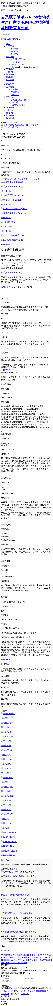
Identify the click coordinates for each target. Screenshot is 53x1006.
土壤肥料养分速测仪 (23, 957)
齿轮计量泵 (24, 955)
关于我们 (10, 46)
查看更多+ (5, 659)
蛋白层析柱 (22, 963)
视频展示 (15, 51)
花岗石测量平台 (32, 960)
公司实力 (15, 54)
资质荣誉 (15, 49)
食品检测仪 (8, 957)
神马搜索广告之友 (17, 960)
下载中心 (10, 72)
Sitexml (15, 122)
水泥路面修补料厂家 (10, 955)
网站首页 (10, 84)
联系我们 (10, 80)
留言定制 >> (6, 287)
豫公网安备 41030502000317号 (37, 991)
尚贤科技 (25, 994)
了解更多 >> (6, 370)
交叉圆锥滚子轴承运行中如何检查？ (17, 913)
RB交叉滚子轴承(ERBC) (11, 272)
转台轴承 (15, 62)
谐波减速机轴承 (18, 64)
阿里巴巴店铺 (7, 10)
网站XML (5, 994)
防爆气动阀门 (46, 960)
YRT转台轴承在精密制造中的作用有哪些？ (19, 932)
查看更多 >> (14, 869)
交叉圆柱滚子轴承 (19, 59)
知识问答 (10, 77)
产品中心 (10, 57)
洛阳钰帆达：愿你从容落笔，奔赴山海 (18, 876)
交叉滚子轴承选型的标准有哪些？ (16, 895)
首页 (8, 44)
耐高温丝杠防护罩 (9, 963)
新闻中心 (10, 74)
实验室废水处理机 (40, 957)
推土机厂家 (34, 955)
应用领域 (10, 69)
